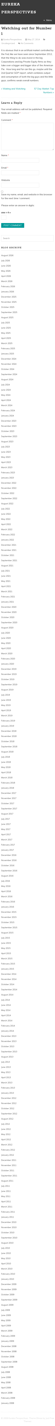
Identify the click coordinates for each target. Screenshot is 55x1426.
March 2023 (6, 467)
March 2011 (6, 1206)
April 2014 (6, 1015)
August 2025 (7, 317)
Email (4, 167)
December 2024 (8, 358)
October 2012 (7, 1108)
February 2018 (8, 782)
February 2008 (8, 1398)
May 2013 (5, 1072)
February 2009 (8, 1336)
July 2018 (5, 757)
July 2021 (5, 570)
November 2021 (8, 550)
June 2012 (6, 1129)
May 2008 (5, 1382)
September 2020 (9, 622)
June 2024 (6, 389)
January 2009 (7, 1341)
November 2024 (8, 364)
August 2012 (7, 1118)
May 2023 (5, 457)
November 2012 (8, 1103)
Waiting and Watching (14, 88)
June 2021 (6, 576)
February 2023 (8, 472)
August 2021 (7, 565)
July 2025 (5, 322)
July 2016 (5, 881)
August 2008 (7, 1367)
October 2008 (7, 1356)
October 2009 (7, 1294)
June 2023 (6, 452)
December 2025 (8, 296)
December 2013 (8, 1036)
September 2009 (9, 1299)
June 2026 (6, 265)
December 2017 (8, 793)
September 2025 (9, 312)
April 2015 (6, 953)
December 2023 (8, 420)
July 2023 (5, 446)
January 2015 (7, 969)
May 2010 (5, 1258)
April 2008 (6, 1387)
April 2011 (6, 1201)
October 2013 (7, 1046)
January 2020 (7, 663)
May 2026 (5, 271)
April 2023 (6, 462)
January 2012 (7, 1155)
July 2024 (5, 384)
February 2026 (8, 286)
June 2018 (6, 762)
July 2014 (5, 1000)
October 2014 (7, 984)
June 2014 (6, 1005)
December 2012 (8, 1098)
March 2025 (6, 343)
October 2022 (7, 493)
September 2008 (9, 1361)
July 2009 (5, 1310)
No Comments (27, 43)
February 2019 (8, 720)
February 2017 (8, 844)
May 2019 (5, 705)
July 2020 (5, 632)
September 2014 (9, 989)
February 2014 (8, 1025)
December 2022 (8, 483)
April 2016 (6, 891)
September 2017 (9, 808)
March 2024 (6, 405)
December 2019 (8, 669)
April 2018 (6, 772)
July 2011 (5, 1186)
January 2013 (7, 1093)
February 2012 (8, 1149)
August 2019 (7, 689)
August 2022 (7, 503)
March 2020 (6, 653)
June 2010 (6, 1253)
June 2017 (6, 824)
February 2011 (8, 1211)
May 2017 (5, 829)
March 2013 (6, 1082)
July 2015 (5, 937)
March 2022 (6, 529)
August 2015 (7, 932)
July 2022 (5, 508)
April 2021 (6, 586)
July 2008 (5, 1372)
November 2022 (8, 488)
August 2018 (7, 751)
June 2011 (6, 1191)
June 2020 (6, 638)
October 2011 (7, 1170)
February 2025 (8, 348)
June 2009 (6, 1315)
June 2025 (6, 327)
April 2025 (6, 338)
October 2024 (7, 369)
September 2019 (9, 684)
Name (5, 155)
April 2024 (6, 400)
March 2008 (6, 1392)
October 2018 (7, 741)
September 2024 (9, 374)
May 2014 (5, 1010)
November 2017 (8, 798)
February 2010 (8, 1274)
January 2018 (7, 788)
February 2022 (8, 534)
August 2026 (7, 255)
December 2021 (8, 545)
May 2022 (5, 519)
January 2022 (7, 539)
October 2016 (7, 865)
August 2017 (7, 813)
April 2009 (6, 1325)
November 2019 (8, 674)
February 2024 (8, 410)
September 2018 (9, 746)
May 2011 (5, 1196)
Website (5, 180)
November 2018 (8, 736)
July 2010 (5, 1248)
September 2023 (9, 436)
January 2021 (7, 601)
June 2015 (6, 943)
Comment (7, 120)
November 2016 (8, 860)
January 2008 (7, 1403)
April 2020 (6, 648)
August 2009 (7, 1305)
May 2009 (5, 1320)
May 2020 (5, 643)
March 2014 (6, 1020)
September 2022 (9, 498)
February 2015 (8, 963)
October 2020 (7, 617)
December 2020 (8, 607)
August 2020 (7, 627)
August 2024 (7, 379)
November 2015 (8, 917)
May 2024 (5, 395)
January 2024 (7, 415)
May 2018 (5, 767)
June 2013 (6, 1067)
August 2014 (7, 994)
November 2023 (8, 426)
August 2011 (7, 1180)
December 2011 (8, 1160)
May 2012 (5, 1134)
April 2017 (6, 834)
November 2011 (8, 1165)
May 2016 (5, 886)
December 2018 (8, 731)
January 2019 (7, 726)
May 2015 (5, 948)
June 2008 (6, 1377)
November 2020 (8, 612)
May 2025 (5, 333)
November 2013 (8, 1041)
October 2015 (7, 922)
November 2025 (8, 302)
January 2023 (7, 477)
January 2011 (7, 1217)
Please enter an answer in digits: (17, 205)
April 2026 (6, 276)
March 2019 (6, 715)
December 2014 (8, 974)
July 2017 (5, 819)
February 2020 (8, 658)
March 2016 (6, 896)
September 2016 (9, 870)
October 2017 (7, 803)
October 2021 (7, 555)
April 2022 (6, 524)
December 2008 (8, 1346)
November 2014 (8, 979)
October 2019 (7, 679)
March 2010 (6, 1268)
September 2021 (9, 560)
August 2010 (7, 1243)
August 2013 (7, 1056)
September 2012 (9, 1113)
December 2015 (8, 912)
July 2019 (5, 695)
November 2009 (8, 1289)
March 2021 (6, 591)
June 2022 (6, 514)
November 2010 (8, 1227)
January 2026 (7, 291)
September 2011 (9, 1175)
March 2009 (6, 1330)
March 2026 (6, 281)
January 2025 (7, 353)
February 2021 (8, 596)
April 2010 (6, 1263)
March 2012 (6, 1144)
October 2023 (7, 431)
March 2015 (6, 958)
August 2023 (7, 441)
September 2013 (9, 1051)
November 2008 (8, 1351)
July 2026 (5, 260)
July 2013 (5, 1062)
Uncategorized (8, 43)
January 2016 (7, 906)
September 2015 (9, 927)
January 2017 (7, 850)
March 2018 (6, 777)
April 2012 (6, 1139)
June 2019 (6, 700)
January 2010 (7, 1279)
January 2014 (7, 1031)
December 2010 (8, 1222)
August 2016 (7, 875)
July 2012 (5, 1124)
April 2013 (6, 1077)
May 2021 (5, 581)
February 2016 (8, 901)
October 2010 (7, 1232)
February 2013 (8, 1087)
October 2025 (7, 307)
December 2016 (8, 855)
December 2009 (8, 1284)
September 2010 (9, 1237)
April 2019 (6, 710)
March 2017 (6, 839)
